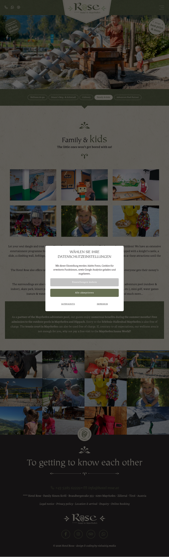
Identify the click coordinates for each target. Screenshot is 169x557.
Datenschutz (68, 304)
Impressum (102, 304)
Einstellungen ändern (84, 282)
